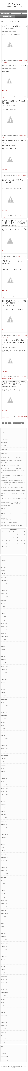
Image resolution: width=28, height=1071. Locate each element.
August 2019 (3, 837)
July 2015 (3, 999)
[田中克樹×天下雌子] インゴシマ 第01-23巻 (11, 457)
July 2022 (3, 722)
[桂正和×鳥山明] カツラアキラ (13, 65)
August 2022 (3, 719)
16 (9, 540)
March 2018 (3, 893)
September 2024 (4, 636)
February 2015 (4, 1015)
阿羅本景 (5, 176)
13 (24, 537)
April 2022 (3, 732)
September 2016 (4, 953)
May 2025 (3, 610)
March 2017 (3, 933)
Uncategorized (4, 449)
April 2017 (3, 930)
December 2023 (4, 666)
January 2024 (4, 662)
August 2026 (3, 560)
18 (17, 540)
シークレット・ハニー (22, 296)
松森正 (25, 376)
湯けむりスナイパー (5, 417)
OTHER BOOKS (4, 439)
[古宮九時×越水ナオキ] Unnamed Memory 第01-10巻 (13, 490)
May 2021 (3, 768)
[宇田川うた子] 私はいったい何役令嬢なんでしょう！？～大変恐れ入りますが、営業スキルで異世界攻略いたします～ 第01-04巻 (14, 482)
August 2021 (3, 758)
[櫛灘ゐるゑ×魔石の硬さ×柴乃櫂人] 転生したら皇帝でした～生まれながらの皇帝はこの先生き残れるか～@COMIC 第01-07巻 (13, 504)
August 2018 (3, 877)
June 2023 (3, 686)
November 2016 (4, 946)
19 (21, 540)
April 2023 (3, 692)
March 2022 (3, 735)
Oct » (21, 549)
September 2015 (4, 992)
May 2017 (3, 926)
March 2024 (3, 656)
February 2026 (4, 580)
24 (13, 543)
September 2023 (4, 676)
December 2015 (4, 982)
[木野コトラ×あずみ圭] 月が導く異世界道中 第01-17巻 (13, 499)
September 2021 (4, 755)
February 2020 (4, 817)
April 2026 (3, 573)
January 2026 (4, 583)
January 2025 (4, 623)
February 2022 (4, 738)
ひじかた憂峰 (21, 376)
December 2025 (4, 587)
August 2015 (3, 995)
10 (13, 537)
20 (24, 540)
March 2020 (3, 814)
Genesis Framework (15, 1066)
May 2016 (3, 966)
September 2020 (4, 794)
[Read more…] (5, 55)
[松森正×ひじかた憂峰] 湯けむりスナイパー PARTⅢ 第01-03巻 (13, 342)
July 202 (2, 1035)
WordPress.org (4, 1060)
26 (21, 543)
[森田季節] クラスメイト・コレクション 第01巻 (14, 302)
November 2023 (4, 669)
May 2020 (3, 808)
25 (17, 543)
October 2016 (4, 949)
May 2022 (3, 728)
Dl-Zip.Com (14, 4)
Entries (3, 1053)
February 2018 (4, 897)
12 (21, 537)
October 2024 (4, 633)
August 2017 (3, 916)
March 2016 (3, 972)
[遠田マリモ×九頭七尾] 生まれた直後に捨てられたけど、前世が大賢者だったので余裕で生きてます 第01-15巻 (13, 470)
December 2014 (4, 1022)
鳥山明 (2, 97)
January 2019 (4, 860)
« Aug (6, 549)
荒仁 (4, 137)
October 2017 (4, 910)
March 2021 (3, 775)
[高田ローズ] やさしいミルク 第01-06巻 (10, 465)
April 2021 (3, 771)
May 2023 (3, 689)
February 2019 (4, 857)
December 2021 (4, 745)
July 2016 (3, 959)
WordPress (24, 1066)
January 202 (3, 1038)
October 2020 (4, 791)
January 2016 (4, 979)
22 (6, 543)
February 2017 (4, 936)
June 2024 (3, 646)
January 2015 (4, 1019)
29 (6, 546)
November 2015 (4, 986)
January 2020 (4, 821)
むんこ (5, 217)
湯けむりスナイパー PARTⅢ (7, 378)
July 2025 (3, 603)
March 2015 (3, 1012)
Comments (4, 1056)
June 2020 (3, 804)
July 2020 (3, 801)
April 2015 (3, 1009)
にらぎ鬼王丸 (21, 135)
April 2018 (3, 890)
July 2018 (3, 880)
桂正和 (25, 96)
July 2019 (3, 841)
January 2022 (4, 742)
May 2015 (3, 1005)
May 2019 (3, 847)
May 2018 (3, 887)
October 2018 (4, 870)
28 (2, 546)
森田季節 (6, 337)
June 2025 (3, 606)
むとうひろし (21, 60)
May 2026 (3, 570)
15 (6, 540)
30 (9, 546)
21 (2, 543)
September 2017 (4, 913)
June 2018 (3, 883)
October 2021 (4, 752)
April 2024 (3, 653)
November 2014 (4, 1025)
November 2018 (4, 867)
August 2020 (3, 798)
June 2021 (3, 765)
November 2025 (4, 590)
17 (13, 540)
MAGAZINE (3, 436)
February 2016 (4, 976)
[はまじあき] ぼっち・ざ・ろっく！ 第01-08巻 (11, 525)
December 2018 (4, 864)
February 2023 (4, 699)
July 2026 (3, 564)
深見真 (2, 297)
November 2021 (4, 748)
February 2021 (4, 778)
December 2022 (4, 705)
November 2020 (4, 788)
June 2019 (3, 844)
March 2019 (3, 854)
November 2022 (4, 709)
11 (17, 537)
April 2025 (3, 613)
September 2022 (4, 715)
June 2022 (3, 725)
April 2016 (3, 969)
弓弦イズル (9, 258)
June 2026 (3, 567)
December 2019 (4, 824)
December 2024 (4, 626)
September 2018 (4, 873)
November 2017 (4, 906)
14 (2, 540)
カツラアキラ (21, 96)
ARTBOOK (3, 432)
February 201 (4, 1042)
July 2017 (3, 920)
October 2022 (4, 712)
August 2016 (3, 956)
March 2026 (3, 577)
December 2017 (4, 903)
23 (9, 543)
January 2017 (4, 939)
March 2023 (3, 695)
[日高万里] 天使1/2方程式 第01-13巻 (9, 519)
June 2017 (3, 923)
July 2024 (3, 643)
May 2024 (3, 649)
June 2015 (3, 1002)
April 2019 (3, 850)
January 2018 (4, 900)
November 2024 (4, 629)
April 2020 (3, 811)
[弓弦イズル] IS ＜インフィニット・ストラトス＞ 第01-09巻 (14, 222)
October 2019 (4, 831)
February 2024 (4, 659)
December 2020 (4, 784)
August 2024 (3, 639)
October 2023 (4, 672)
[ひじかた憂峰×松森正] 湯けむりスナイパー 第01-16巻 (13, 383)
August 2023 (3, 679)
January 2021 (4, 781)
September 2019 (4, 834)
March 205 (3, 1028)
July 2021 (3, 761)
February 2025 (4, 620)
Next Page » (20, 423)
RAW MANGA (9, 60)
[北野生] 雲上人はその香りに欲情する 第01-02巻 (12, 487)
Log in (2, 1050)
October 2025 (4, 593)
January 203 (3, 1032)
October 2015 (4, 989)
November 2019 (4, 827)
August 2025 (3, 600)
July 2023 (3, 682)
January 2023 (4, 702)
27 (14, 423)
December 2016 (4, 943)
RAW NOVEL (9, 175)
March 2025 (3, 616)
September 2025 (4, 596)
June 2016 (3, 963)
